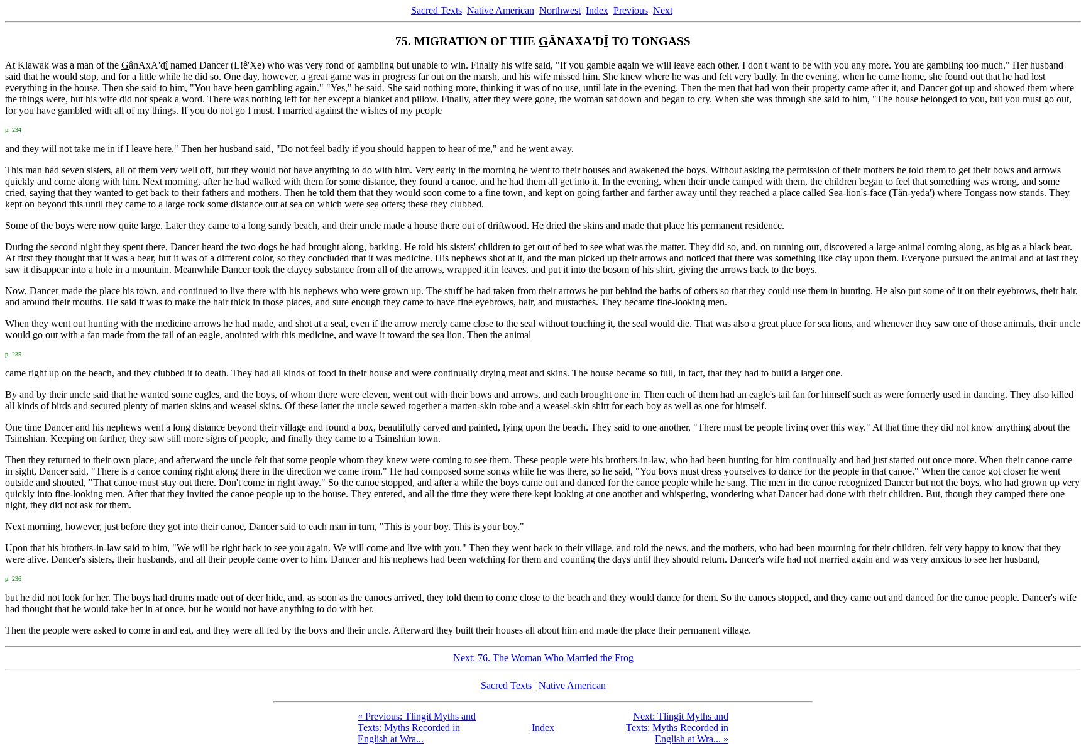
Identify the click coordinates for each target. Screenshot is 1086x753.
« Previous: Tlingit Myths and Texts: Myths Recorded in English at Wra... (417, 727)
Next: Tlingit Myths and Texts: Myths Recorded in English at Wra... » (677, 727)
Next (662, 10)
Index (597, 10)
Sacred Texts (436, 10)
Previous (630, 10)
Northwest (560, 10)
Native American (500, 10)
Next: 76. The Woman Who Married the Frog (543, 657)
